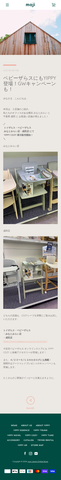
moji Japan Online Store (38, 461)
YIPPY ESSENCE (22, 430)
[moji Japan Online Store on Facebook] (25, 453)
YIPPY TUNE (47, 435)
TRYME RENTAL (46, 440)
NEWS (14, 425)
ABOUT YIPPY (43, 425)
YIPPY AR (22, 445)
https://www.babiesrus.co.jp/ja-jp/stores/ (25, 341)
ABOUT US (26, 425)
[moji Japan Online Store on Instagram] (30, 453)
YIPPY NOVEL (14, 435)
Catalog (29, 440)
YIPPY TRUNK (40, 430)
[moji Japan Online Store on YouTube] (36, 453)
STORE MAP (37, 445)
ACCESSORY (13, 440)
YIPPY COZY (31, 435)
